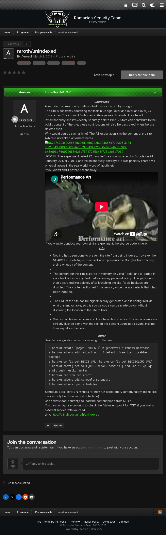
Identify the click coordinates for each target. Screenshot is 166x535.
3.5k (26, 134)
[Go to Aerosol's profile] (8, 53)
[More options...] (154, 92)
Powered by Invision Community (83, 529)
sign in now (95, 447)
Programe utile (65, 56)
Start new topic (104, 75)
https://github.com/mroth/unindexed (75, 414)
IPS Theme (44, 521)
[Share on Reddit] (25, 497)
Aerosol (26, 56)
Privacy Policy (91, 521)
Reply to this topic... (42, 463)
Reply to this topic (142, 75)
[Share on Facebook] (19, 497)
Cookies (124, 521)
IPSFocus (60, 521)
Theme (73, 521)
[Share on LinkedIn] (6, 497)
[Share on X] (12, 497)
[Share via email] (32, 497)
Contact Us (109, 521)
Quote (58, 425)
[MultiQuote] (48, 425)
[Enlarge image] (101, 147)
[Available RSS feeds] (159, 512)
